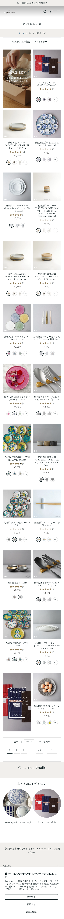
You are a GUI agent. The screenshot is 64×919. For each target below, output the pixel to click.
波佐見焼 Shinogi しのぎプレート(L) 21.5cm (47, 707)
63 (39, 750)
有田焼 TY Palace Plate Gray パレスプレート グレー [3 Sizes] (17, 208)
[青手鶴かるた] (14, 660)
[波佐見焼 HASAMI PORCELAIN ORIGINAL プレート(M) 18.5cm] (17, 255)
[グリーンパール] (20, 353)
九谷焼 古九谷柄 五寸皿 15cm (17, 644)
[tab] (34, 76)
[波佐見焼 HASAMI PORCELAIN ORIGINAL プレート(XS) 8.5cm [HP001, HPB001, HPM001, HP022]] (47, 187)
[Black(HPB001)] (44, 231)
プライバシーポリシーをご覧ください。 (24, 889)
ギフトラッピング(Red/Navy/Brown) (47, 84)
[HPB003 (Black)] (14, 293)
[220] (12, 225)
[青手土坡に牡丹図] (20, 660)
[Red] (38, 99)
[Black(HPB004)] (14, 162)
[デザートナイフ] (38, 414)
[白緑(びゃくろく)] (44, 539)
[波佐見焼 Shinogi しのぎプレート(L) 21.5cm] (47, 687)
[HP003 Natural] (9, 293)
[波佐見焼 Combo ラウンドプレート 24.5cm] (17, 378)
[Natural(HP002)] (38, 293)
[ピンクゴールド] (52, 353)
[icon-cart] (51, 11)
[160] (17, 225)
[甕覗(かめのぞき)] (50, 539)
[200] (50, 662)
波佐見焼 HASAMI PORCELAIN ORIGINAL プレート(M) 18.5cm (17, 277)
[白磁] (38, 723)
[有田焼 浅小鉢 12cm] (17, 564)
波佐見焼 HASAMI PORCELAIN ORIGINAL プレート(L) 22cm (17, 145)
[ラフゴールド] (14, 597)
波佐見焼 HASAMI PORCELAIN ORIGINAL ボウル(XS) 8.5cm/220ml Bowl (46, 461)
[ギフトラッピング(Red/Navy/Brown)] (47, 64)
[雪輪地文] (44, 159)
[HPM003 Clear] (20, 293)
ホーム (21, 33)
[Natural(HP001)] (38, 231)
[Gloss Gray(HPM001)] (50, 231)
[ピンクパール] (9, 353)
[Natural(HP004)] (9, 162)
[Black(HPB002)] (44, 293)
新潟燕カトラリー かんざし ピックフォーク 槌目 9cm (46, 338)
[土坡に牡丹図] (14, 474)
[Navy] (44, 99)
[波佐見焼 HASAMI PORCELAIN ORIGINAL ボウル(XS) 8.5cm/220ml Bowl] (47, 438)
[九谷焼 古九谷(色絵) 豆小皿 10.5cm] (17, 504)
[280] (38, 662)
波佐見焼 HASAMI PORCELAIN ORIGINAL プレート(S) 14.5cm (47, 277)
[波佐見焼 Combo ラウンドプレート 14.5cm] (17, 318)
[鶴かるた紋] (9, 474)
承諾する (31, 896)
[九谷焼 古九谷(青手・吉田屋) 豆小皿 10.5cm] (17, 438)
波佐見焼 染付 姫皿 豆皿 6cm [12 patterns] (47, 144)
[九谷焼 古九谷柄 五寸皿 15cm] (17, 624)
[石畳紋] (9, 539)
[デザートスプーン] (50, 414)
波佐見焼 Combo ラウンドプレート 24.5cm (17, 398)
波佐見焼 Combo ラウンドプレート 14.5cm (17, 338)
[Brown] (50, 99)
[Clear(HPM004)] (20, 162)
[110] (23, 225)
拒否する (31, 904)
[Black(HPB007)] (47, 479)
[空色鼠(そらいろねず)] (38, 539)
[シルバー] (41, 353)
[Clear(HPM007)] (52, 479)
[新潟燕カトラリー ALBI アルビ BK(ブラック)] (47, 564)
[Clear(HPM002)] (50, 293)
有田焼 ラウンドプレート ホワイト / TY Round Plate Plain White (46, 646)
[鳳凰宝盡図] (20, 539)
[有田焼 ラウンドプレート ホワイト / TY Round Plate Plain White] (47, 624)
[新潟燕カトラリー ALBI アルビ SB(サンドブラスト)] (47, 378)
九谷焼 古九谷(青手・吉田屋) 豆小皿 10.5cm (17, 458)
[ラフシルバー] (20, 597)
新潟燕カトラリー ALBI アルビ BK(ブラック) (47, 584)
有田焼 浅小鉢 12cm (17, 583)
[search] (45, 11)
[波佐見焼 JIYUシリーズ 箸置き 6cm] (47, 504)
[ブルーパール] (14, 353)
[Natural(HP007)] (41, 479)
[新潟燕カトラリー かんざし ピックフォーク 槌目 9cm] (47, 318)
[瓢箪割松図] (20, 474)
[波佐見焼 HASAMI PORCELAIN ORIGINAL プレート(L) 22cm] (17, 124)
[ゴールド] (47, 353)
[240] (44, 662)
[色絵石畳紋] (9, 660)
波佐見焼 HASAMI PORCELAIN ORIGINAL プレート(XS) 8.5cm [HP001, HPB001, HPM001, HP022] (47, 211)
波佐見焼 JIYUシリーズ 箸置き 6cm (47, 524)
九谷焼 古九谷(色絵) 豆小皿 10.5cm (17, 524)
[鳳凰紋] (14, 539)
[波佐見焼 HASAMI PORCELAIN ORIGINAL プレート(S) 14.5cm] (47, 255)
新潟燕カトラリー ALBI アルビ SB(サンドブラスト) (47, 398)
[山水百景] (50, 159)
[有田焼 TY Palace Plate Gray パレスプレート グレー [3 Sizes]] (17, 187)
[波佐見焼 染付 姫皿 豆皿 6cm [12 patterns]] (47, 124)
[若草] (50, 723)
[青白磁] (44, 723)
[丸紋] (38, 159)
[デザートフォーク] (44, 414)
